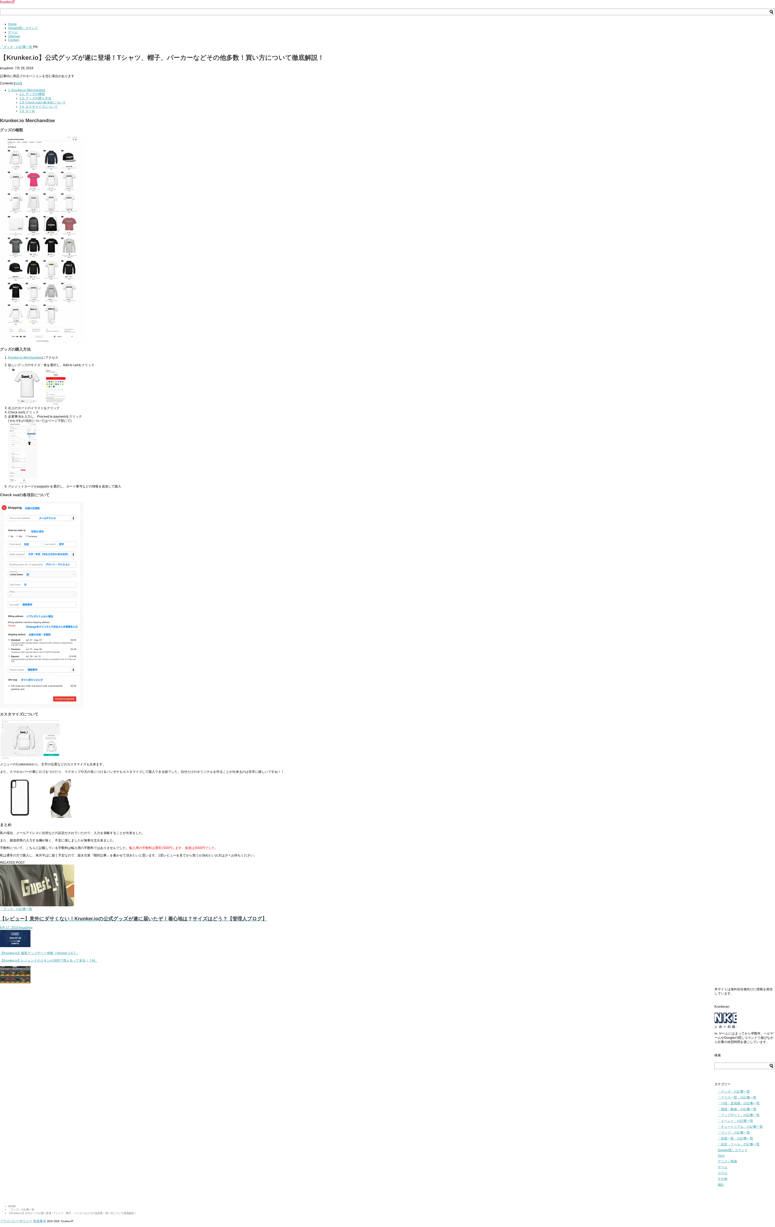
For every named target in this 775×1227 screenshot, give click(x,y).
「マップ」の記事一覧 (734, 1132)
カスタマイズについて (38, 106)
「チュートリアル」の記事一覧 (740, 1126)
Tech (721, 1156)
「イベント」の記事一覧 (735, 1121)
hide (18, 83)
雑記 (721, 1184)
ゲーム (13, 32)
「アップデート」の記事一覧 (739, 1115)
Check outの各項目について (42, 102)
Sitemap (14, 36)
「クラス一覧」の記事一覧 (737, 1097)
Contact (13, 40)
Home (12, 24)
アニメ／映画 (727, 1161)
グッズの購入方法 (35, 98)
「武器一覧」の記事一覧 (735, 1138)
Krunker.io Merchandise (26, 90)
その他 (722, 1179)
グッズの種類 (32, 94)
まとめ (27, 111)
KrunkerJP (7, 1)
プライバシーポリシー (16, 1221)
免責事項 (39, 1221)
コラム (722, 1173)
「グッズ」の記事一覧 (16, 47)
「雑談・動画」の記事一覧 (737, 1109)
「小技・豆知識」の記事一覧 (739, 1103)
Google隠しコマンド (23, 28)
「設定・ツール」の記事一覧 (739, 1144)
